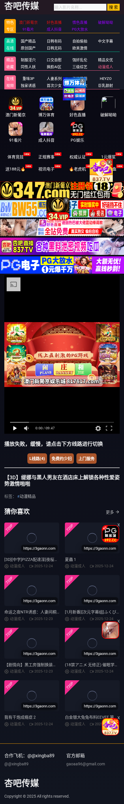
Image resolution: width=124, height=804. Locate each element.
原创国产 (28, 48)
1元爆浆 (108, 157)
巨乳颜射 (105, 85)
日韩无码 (54, 48)
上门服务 (86, 458)
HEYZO (106, 78)
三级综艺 (79, 67)
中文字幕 (105, 41)
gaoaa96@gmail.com (85, 764)
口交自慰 (54, 60)
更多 (110, 512)
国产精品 (28, 41)
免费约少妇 (62, 458)
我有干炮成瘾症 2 (20, 717)
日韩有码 (54, 41)
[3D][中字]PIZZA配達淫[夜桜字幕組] (35, 559)
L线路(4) (37, 458)
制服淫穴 (28, 60)
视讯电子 (46, 169)
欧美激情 (79, 48)
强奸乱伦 (79, 60)
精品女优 (105, 60)
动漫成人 (105, 67)
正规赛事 (46, 157)
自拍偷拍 (79, 41)
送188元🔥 (15, 169)
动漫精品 (28, 496)
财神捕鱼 (108, 169)
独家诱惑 (28, 85)
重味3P (28, 78)
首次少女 (54, 85)
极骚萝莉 (79, 78)
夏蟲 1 (70, 559)
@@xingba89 (16, 764)
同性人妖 (28, 67)
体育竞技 (15, 157)
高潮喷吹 (79, 85)
